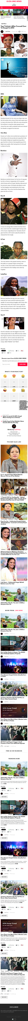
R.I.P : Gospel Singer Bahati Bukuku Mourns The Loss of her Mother (11, 475)
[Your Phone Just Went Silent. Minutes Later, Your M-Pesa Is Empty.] (14, 711)
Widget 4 (16, 495)
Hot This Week (4, 495)
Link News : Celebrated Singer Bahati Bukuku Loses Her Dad (12, 583)
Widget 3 (16, 519)
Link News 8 (10, 519)
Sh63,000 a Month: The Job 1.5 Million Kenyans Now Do (6, 17)
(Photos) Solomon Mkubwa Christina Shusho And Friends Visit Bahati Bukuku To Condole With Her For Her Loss (14, 553)
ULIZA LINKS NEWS (14, 1)
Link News (3, 549)
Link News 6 (10, 495)
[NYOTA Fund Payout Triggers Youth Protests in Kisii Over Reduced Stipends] (14, 733)
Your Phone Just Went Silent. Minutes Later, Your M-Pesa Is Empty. (14, 720)
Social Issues (16, 971)
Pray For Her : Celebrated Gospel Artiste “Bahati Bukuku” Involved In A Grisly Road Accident (14, 523)
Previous (0, 15)
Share (2, 36)
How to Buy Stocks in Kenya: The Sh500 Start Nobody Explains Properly (19, 17)
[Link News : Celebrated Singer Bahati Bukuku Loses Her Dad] (14, 569)
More (5, 783)
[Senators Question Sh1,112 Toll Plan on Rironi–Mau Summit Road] (14, 688)
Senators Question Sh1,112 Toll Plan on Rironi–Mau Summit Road (12, 698)
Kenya (2, 971)
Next (27, 15)
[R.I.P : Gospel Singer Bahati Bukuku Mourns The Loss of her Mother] (14, 459)
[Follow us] (24, 7)
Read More (4, 796)
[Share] (14, 68)
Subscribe (22, 364)
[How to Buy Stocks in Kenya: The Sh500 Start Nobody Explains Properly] (19, 12)
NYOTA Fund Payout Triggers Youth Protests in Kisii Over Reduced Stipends (13, 742)
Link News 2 (3, 472)
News (11, 971)
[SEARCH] (26, 7)
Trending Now (23, 971)
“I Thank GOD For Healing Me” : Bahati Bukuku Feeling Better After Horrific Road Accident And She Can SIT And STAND (13, 499)
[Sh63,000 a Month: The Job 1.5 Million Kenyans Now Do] (6, 12)
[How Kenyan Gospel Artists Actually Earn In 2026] (14, 666)
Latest (14, 5)
